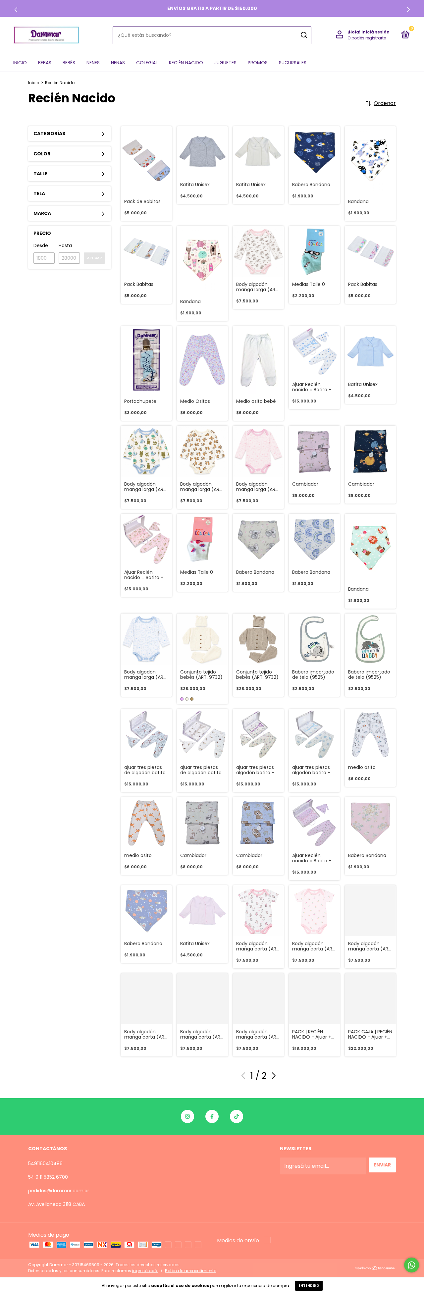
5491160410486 (45, 1163)
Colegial (147, 62)
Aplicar (94, 257)
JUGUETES (225, 62)
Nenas (118, 62)
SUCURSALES (292, 62)
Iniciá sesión (375, 32)
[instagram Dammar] (187, 1116)
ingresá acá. (145, 1270)
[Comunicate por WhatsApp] (411, 1265)
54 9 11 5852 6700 (48, 1177)
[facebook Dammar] (212, 1116)
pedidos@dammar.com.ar (58, 1190)
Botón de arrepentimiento (190, 1270)
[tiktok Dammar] (236, 1116)
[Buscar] (303, 35)
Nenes (93, 62)
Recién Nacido (186, 62)
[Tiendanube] (375, 1268)
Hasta (65, 245)
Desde (40, 245)
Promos (258, 62)
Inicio (20, 62)
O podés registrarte (366, 38)
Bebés (69, 62)
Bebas (44, 62)
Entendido (308, 1285)
